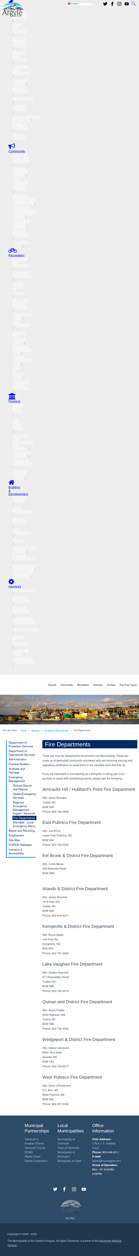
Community (67, 684)
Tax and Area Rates (18, 423)
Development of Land (24, 549)
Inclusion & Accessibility (23, 660)
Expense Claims (20, 82)
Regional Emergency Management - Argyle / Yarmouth (24, 807)
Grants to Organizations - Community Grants (25, 212)
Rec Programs (21, 323)
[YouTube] (126, 4)
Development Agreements (24, 567)
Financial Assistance (22, 274)
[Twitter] (105, 4)
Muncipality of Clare (69, 1161)
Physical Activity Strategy (20, 303)
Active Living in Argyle (18, 288)
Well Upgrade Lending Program (20, 184)
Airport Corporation (36, 1161)
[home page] (12, 9)
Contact (111, 684)
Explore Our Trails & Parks (19, 337)
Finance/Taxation (19, 764)
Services (98, 684)
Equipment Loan (22, 316)
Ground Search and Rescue (22, 787)
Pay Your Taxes (128, 684)
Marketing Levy (21, 244)
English (74, 3)
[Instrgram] (119, 4)
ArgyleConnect (26, 629)
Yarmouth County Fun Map (21, 385)
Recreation (83, 684)
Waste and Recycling (22, 830)
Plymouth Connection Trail (23, 349)
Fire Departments (24, 818)
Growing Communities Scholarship (24, 199)
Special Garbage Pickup (20, 171)
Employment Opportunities (24, 620)
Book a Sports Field (18, 372)
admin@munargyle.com (106, 1161)
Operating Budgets (21, 454)
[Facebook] (112, 4)
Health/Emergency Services (24, 796)
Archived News (20, 652)
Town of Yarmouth (68, 1148)
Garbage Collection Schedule (21, 157)
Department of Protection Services (21, 744)
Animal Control (19, 520)
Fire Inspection (22, 531)
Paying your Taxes (19, 407)
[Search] (134, 4)
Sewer (18, 540)
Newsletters (23, 98)
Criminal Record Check (20, 474)
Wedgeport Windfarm (22, 575)
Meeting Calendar (21, 89)
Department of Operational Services (22, 753)
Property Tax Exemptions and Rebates (23, 442)
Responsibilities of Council (26, 118)
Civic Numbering (22, 510)
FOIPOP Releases (21, 609)
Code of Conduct (20, 125)
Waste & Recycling (21, 599)
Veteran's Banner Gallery (21, 224)
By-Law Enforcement (24, 557)
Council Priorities (20, 107)
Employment (16, 835)
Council (52, 684)
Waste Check (33, 1156)
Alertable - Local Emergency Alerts (24, 824)
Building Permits (20, 499)
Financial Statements (22, 462)
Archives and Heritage (17, 770)
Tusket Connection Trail (23, 360)
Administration (25, 590)
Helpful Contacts (20, 233)
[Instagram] (74, 1189)
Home (23, 730)
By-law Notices (19, 136)
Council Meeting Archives (20, 41)
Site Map (14, 840)
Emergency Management (56, 730)
